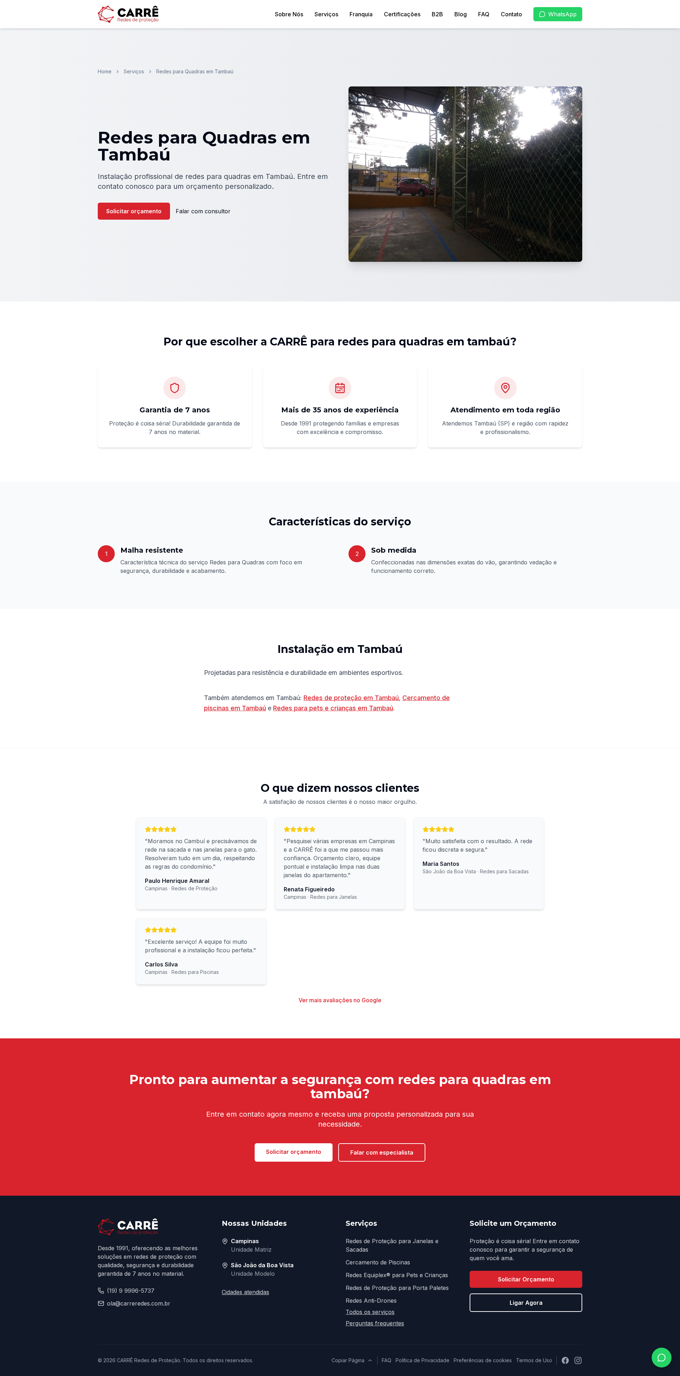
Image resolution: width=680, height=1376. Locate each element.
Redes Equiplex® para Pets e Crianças (397, 1275)
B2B (437, 14)
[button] (465, 174)
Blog (460, 14)
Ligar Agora (526, 1302)
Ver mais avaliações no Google (340, 1000)
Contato (511, 14)
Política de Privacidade (422, 1360)
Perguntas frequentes (375, 1323)
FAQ (483, 14)
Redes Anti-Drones (371, 1300)
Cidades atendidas (245, 1292)
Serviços (326, 14)
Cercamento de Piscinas (378, 1262)
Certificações (402, 14)
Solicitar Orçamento (526, 1279)
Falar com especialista (381, 1152)
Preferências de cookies (483, 1360)
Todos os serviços (370, 1311)
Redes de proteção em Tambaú (351, 697)
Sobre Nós (289, 14)
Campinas (245, 1241)
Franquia (361, 14)
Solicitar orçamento (134, 211)
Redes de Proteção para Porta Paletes (397, 1287)
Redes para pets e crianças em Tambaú (333, 708)
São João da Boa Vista (262, 1265)
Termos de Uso (534, 1360)
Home (105, 71)
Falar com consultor (203, 211)
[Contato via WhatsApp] (662, 1357)
